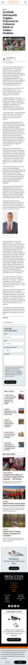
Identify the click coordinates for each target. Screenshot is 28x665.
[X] (9, 606)
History (14, 591)
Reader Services (21, 598)
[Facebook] (12, 606)
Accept (20, 662)
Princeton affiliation (10, 347)
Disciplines (14, 585)
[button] (12, 62)
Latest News (14, 583)
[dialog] (14, 656)
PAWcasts (7, 598)
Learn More (14, 568)
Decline (7, 662)
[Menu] (2, 2)
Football (5, 317)
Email (5, 340)
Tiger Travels (7, 595)
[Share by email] (10, 62)
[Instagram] (15, 606)
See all (22, 391)
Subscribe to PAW (13, 639)
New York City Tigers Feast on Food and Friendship (10, 435)
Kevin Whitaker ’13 (11, 57)
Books (7, 596)
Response (6, 354)
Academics (7, 409)
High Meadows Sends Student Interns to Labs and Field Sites (10, 412)
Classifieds (7, 601)
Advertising (21, 596)
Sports (5, 9)
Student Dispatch (9, 395)
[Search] (25, 2)
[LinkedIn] (18, 606)
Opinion (14, 589)
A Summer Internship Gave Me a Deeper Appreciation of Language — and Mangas (10, 400)
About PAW (20, 595)
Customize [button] (4, 658)
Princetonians (14, 587)
